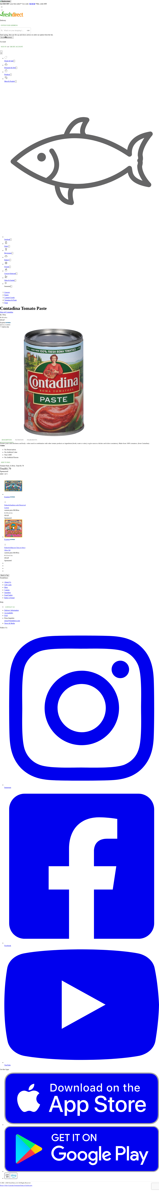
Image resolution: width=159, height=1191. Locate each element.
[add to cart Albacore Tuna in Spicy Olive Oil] (5, 542)
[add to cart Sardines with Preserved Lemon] (5, 499)
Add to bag (5, 462)
